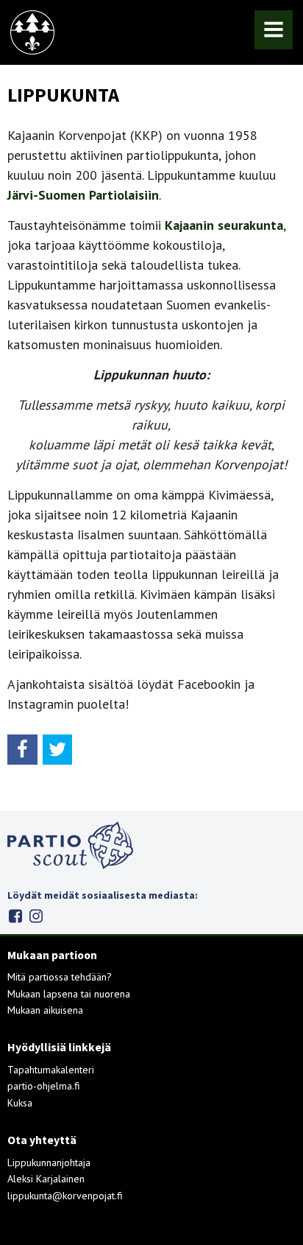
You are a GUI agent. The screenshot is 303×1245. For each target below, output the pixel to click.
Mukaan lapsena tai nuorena (68, 993)
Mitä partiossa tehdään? (59, 976)
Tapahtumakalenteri (50, 1069)
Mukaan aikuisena (45, 1010)
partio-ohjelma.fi (43, 1086)
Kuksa (19, 1102)
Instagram (35, 916)
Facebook (15, 916)
